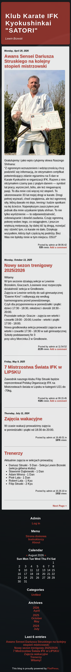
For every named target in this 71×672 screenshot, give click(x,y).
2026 (36, 607)
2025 (36, 615)
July (36, 628)
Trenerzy (13, 453)
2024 (36, 625)
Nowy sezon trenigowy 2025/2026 (36, 647)
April (36, 610)
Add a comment (58, 247)
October (36, 618)
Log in (36, 523)
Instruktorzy (36, 539)
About (36, 542)
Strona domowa (36, 536)
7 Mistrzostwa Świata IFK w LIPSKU (36, 651)
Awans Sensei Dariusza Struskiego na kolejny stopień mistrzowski (29, 61)
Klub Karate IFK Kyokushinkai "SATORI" (32, 23)
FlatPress (52, 668)
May (36, 621)
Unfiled (36, 594)
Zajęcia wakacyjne (23, 418)
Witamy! (36, 660)
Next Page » (60, 505)
